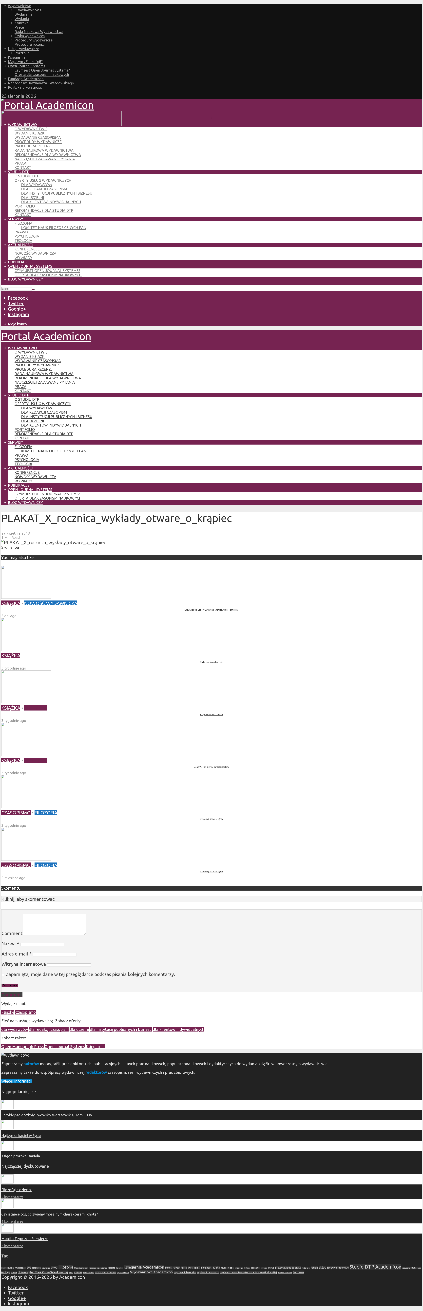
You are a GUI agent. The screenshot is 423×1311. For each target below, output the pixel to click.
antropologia (7, 1268)
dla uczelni (79, 1029)
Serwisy (15, 219)
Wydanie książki (30, 133)
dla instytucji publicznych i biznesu (121, 1029)
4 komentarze (12, 1221)
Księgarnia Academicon (144, 1267)
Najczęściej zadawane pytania (45, 159)
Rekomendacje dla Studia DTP (44, 210)
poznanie (255, 1268)
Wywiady (23, 258)
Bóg (29, 1267)
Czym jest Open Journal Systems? (42, 70)
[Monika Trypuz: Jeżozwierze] (7, 1231)
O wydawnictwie (28, 10)
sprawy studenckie (338, 1267)
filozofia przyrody (81, 1268)
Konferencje (27, 249)
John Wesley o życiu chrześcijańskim (211, 767)
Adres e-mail (16, 953)
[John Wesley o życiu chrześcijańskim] (26, 754)
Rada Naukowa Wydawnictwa (39, 31)
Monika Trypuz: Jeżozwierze (24, 1238)
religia (314, 1267)
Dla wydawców (36, 185)
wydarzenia (88, 1273)
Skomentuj (10, 547)
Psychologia (27, 236)
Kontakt (21, 23)
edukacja (46, 1268)
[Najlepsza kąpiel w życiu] (26, 649)
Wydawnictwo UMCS (208, 1272)
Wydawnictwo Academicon (151, 1272)
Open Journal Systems (26, 66)
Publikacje (18, 262)
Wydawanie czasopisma (38, 137)
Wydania (22, 19)
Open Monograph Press (22, 1046)
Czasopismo (16, 812)
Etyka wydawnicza (30, 36)
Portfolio (22, 53)
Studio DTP (18, 172)
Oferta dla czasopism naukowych (42, 74)
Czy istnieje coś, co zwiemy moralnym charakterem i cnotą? (49, 1214)
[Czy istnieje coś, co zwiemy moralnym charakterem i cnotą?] (7, 1206)
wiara (71, 1273)
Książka (10, 603)
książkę (7, 1012)
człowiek (36, 1268)
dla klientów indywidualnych (178, 1029)
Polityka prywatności (25, 87)
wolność (78, 1272)
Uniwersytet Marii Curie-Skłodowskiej (43, 1272)
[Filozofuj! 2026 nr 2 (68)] (26, 859)
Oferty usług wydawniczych (43, 180)
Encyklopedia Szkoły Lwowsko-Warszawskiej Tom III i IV (211, 610)
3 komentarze (12, 1246)
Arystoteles (20, 1268)
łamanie (298, 1272)
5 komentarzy (12, 1197)
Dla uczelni (32, 197)
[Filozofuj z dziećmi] (7, 1182)
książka (119, 1268)
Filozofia (23, 223)
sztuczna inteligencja (411, 1268)
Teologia (23, 240)
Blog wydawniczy (25, 279)
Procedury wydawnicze (34, 40)
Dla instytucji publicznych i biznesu (56, 193)
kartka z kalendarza (98, 1268)
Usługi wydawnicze (23, 49)
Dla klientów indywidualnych (51, 202)
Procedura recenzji (30, 44)
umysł (14, 1273)
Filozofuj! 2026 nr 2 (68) (211, 871)
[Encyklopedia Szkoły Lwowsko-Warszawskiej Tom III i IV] (26, 596)
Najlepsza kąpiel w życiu (211, 662)
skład (322, 1267)
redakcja (306, 1268)
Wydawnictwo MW (185, 1272)
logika (184, 1267)
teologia (5, 1272)
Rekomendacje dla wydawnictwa (48, 154)
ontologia (239, 1268)
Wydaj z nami (25, 14)
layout (176, 1267)
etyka (54, 1267)
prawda (264, 1268)
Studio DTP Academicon (375, 1267)
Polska (247, 1268)
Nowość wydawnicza (35, 253)
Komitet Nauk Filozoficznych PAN (53, 227)
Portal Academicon (46, 336)
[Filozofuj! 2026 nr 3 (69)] (26, 806)
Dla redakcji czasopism (44, 189)
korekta (111, 1268)
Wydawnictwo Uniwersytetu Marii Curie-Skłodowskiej (248, 1272)
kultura (169, 1267)
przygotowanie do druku (288, 1267)
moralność (206, 1267)
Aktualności (20, 245)
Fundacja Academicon (26, 79)
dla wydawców (14, 1029)
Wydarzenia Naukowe (105, 1272)
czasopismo (25, 1012)
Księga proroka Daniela (211, 714)
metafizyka (194, 1267)
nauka (216, 1267)
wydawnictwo (123, 1273)
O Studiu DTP (27, 176)
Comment (12, 933)
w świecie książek (285, 1273)
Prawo (21, 232)
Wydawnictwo (19, 6)
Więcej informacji (16, 1081)
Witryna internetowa (23, 964)
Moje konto (17, 324)
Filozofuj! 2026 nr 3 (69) (211, 819)
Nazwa (10, 943)
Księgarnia (16, 57)
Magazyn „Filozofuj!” (25, 61)
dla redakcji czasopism (49, 1029)
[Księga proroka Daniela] (26, 701)
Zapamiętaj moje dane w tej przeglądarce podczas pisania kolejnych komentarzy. (90, 974)
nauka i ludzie (227, 1268)
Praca (19, 27)
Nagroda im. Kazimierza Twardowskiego (41, 83)
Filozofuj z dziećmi (16, 1190)
